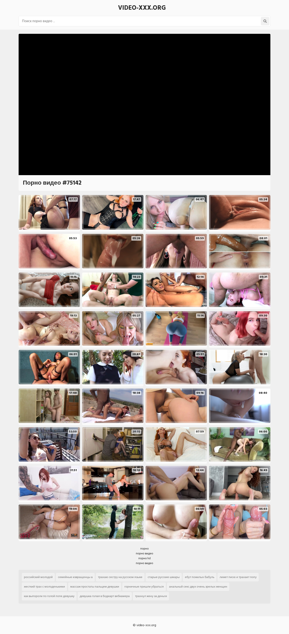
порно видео (144, 553)
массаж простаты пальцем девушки (94, 586)
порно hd (144, 558)
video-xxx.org (142, 8)
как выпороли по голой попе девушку (49, 596)
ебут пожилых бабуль (199, 577)
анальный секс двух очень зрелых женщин (198, 586)
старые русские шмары (164, 577)
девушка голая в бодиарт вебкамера (105, 596)
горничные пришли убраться (144, 586)
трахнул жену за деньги (151, 596)
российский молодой (38, 577)
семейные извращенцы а (75, 577)
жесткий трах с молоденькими (44, 586)
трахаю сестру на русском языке (120, 577)
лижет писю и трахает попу (238, 577)
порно (144, 548)
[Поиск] (265, 21)
